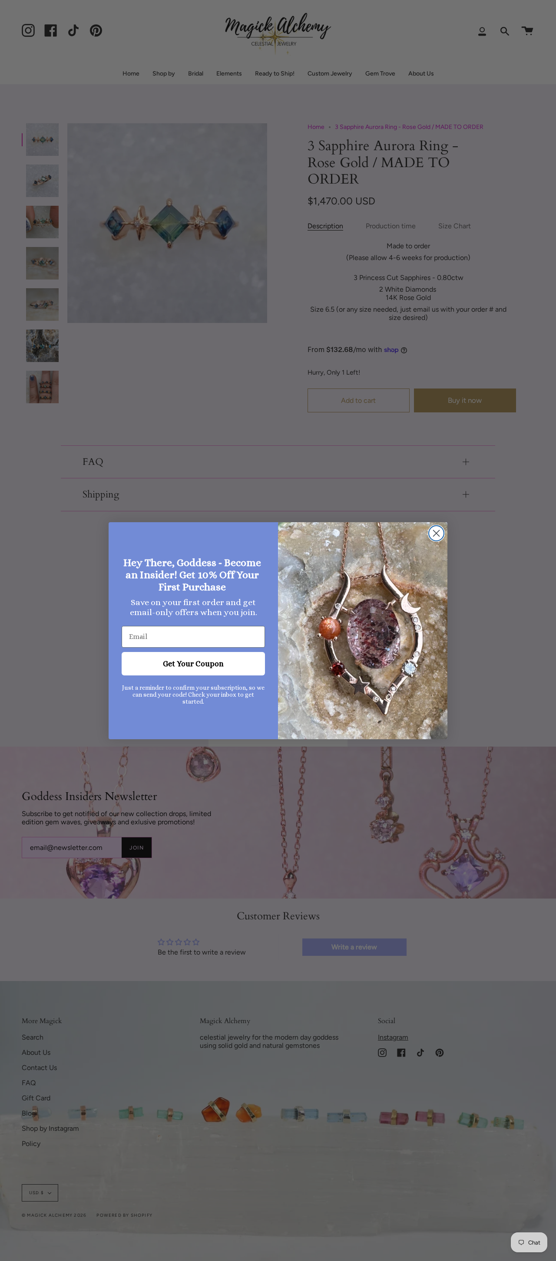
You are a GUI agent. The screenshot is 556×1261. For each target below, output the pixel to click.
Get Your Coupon (193, 663)
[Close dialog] (436, 533)
